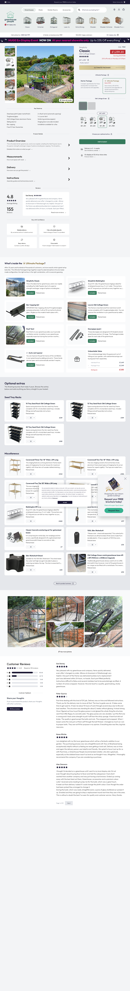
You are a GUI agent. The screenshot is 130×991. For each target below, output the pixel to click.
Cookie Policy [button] (64, 496)
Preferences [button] (55, 498)
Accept (65, 502)
